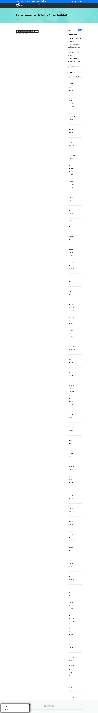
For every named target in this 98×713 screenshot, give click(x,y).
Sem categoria (71, 678)
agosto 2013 (71, 592)
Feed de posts (71, 690)
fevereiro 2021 (71, 301)
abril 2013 (70, 605)
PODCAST (70, 675)
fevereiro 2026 (71, 106)
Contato (73, 4)
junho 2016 (71, 482)
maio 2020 (71, 330)
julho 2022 (71, 246)
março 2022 (71, 258)
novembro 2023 (72, 194)
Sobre (43, 4)
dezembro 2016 (72, 463)
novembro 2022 (72, 233)
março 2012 (71, 647)
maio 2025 (71, 135)
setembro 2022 (71, 239)
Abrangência (67, 4)
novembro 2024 (72, 155)
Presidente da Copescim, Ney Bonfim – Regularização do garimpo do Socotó (75, 66)
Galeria (60, 4)
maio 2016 (71, 485)
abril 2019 (70, 372)
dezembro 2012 (72, 618)
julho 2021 (71, 284)
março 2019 (71, 375)
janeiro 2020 (71, 343)
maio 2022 (71, 252)
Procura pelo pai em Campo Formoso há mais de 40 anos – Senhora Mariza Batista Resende (74, 60)
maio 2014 (71, 563)
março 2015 (71, 531)
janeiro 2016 (71, 498)
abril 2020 (70, 333)
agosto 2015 (71, 514)
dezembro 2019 (72, 346)
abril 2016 (70, 488)
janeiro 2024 (71, 187)
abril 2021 (70, 294)
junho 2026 (71, 93)
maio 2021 (71, 291)
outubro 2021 (71, 275)
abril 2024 (70, 177)
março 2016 (71, 492)
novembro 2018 (72, 388)
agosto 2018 (71, 398)
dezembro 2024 (72, 152)
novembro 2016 (72, 466)
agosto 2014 (71, 553)
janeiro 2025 (71, 148)
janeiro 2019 (71, 382)
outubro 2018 (71, 391)
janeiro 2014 (71, 576)
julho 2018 (71, 401)
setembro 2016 (71, 472)
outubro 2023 (71, 197)
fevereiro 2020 (71, 339)
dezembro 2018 (72, 385)
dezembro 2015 (72, 501)
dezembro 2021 (72, 268)
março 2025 (71, 142)
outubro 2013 (71, 586)
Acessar (70, 687)
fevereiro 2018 (71, 417)
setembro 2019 (71, 356)
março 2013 (71, 608)
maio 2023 (71, 213)
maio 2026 (71, 97)
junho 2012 (71, 637)
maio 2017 (71, 446)
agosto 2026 (71, 87)
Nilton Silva (71, 79)
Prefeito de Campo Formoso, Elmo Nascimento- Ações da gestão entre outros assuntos (75, 40)
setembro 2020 (71, 317)
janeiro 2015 (71, 537)
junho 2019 (71, 365)
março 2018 (71, 414)
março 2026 (71, 103)
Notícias (50, 4)
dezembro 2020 (72, 307)
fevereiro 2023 (71, 223)
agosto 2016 (71, 475)
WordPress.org (71, 697)
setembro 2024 (71, 161)
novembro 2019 (72, 349)
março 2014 (71, 569)
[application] (27, 31)
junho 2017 (71, 443)
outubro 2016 (71, 469)
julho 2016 (71, 479)
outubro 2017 (71, 430)
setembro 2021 (71, 278)
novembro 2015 (72, 505)
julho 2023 (71, 207)
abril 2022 (70, 255)
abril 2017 (70, 450)
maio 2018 (71, 407)
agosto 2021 (71, 281)
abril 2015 (70, 527)
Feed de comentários (73, 694)
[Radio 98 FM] (19, 4)
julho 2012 (71, 634)
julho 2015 (71, 518)
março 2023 (71, 220)
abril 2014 (70, 566)
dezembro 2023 (72, 190)
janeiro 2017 (71, 459)
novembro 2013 (72, 582)
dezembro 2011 (72, 657)
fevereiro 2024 (71, 184)
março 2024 (71, 181)
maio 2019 (71, 369)
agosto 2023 (71, 203)
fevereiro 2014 (71, 573)
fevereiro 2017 (71, 456)
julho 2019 (71, 362)
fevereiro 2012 (71, 650)
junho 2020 (71, 326)
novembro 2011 (72, 660)
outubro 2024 (71, 158)
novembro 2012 (72, 621)
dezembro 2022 (72, 229)
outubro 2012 (71, 624)
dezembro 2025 (72, 113)
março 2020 (71, 336)
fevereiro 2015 (71, 534)
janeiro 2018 (71, 420)
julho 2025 (71, 129)
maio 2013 (71, 602)
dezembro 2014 (72, 540)
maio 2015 (71, 524)
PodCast (55, 4)
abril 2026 (70, 100)
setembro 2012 (71, 628)
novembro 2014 (72, 544)
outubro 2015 (71, 508)
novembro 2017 (72, 427)
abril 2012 (70, 644)
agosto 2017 (71, 437)
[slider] (36, 31)
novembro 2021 (72, 271)
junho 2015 (71, 521)
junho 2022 (71, 249)
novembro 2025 (72, 116)
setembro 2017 (71, 433)
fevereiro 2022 (71, 262)
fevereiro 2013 (71, 612)
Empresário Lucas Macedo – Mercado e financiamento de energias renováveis (75, 54)
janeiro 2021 (71, 304)
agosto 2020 (71, 320)
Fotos (70, 669)
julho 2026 (71, 90)
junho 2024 (71, 171)
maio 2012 (71, 641)
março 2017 (71, 453)
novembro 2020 (72, 310)
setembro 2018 (71, 395)
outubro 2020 (71, 314)
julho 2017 (71, 440)
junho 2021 (71, 288)
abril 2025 (70, 139)
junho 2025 (71, 132)
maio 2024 (71, 174)
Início (40, 4)
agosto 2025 (71, 126)
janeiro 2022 (71, 265)
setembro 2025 (71, 122)
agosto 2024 (71, 165)
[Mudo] (33, 31)
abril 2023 (70, 216)
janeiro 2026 (71, 109)
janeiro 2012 (71, 654)
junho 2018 (71, 404)
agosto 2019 (71, 359)
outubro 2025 (71, 119)
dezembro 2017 (72, 424)
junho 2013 (71, 599)
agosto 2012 (71, 631)
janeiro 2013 (71, 615)
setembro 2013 (71, 589)
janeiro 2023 (71, 226)
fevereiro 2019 (71, 378)
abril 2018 (70, 411)
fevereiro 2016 (71, 495)
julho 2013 (71, 595)
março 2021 (71, 297)
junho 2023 (71, 210)
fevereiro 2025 (71, 145)
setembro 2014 (71, 550)
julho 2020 (71, 323)
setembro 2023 (71, 200)
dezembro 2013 (72, 579)
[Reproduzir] (17, 31)
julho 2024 (71, 168)
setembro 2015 (71, 511)
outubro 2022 (71, 236)
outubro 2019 (71, 352)
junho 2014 (71, 560)
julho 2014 (71, 556)
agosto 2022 (71, 242)
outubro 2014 (71, 547)
